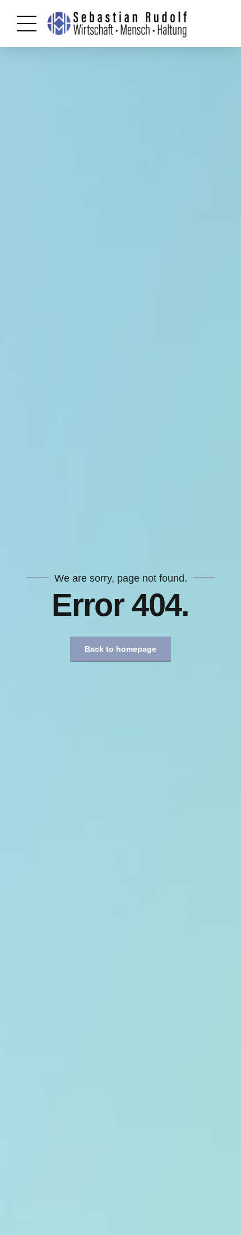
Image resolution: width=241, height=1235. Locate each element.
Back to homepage (120, 648)
